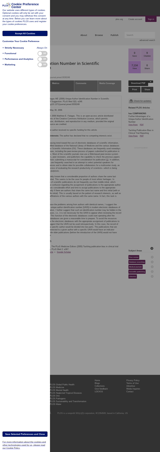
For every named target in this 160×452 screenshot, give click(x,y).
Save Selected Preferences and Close (25, 434)
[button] (13, 47)
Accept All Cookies (25, 33)
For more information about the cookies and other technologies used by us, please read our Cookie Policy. (24, 445)
